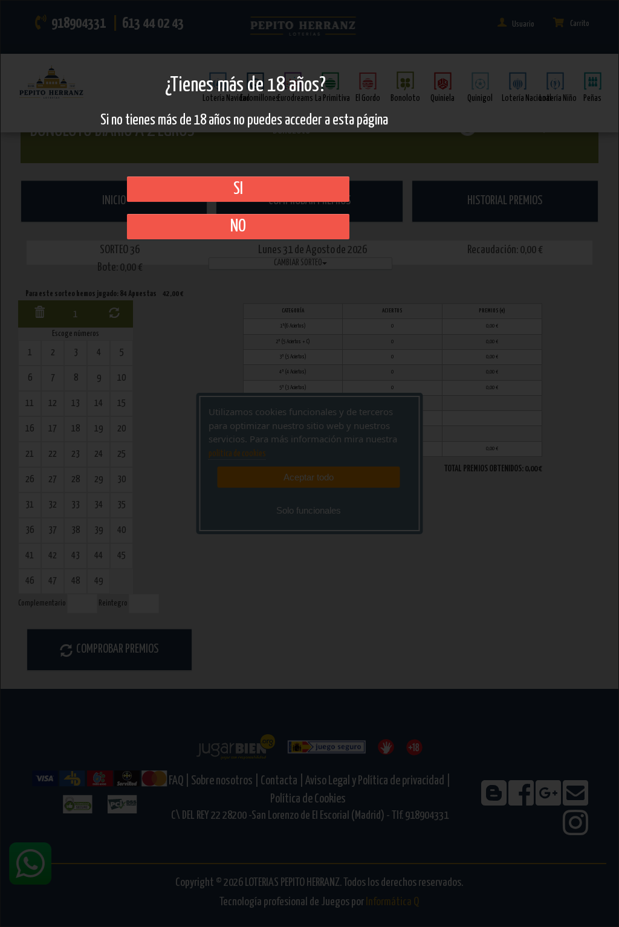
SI (238, 189)
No (238, 226)
